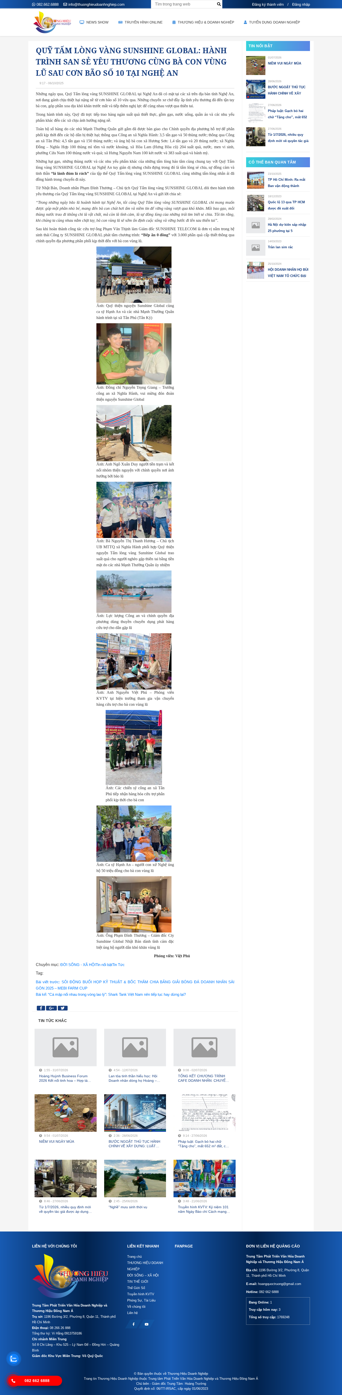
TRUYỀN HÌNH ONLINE (143, 22)
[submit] (219, 4)
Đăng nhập (301, 4)
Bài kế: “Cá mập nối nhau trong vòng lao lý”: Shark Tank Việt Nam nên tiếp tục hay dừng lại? (111, 994)
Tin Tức (118, 964)
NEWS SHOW (96, 22)
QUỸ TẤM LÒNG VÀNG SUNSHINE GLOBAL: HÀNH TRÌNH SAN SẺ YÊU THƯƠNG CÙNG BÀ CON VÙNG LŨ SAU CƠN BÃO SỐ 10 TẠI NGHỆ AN (131, 61)
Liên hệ (132, 1313)
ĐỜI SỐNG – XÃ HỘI (143, 1275)
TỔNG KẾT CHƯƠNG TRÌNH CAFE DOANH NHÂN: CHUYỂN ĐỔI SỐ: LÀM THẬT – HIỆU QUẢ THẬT (204, 1078)
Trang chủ (134, 1256)
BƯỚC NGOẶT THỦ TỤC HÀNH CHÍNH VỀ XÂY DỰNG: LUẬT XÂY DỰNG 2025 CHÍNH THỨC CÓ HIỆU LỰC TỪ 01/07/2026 (134, 1144)
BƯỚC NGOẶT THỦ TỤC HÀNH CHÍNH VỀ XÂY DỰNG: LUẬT (286, 90)
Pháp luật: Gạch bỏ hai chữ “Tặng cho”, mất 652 (287, 114)
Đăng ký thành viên (268, 4)
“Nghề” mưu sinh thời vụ (128, 1207)
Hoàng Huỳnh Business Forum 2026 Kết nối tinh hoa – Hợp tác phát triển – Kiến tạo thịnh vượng (65, 1078)
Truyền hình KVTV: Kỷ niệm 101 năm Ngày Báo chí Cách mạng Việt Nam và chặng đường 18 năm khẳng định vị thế (203, 1209)
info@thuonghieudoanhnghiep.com (96, 4)
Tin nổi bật (104, 964)
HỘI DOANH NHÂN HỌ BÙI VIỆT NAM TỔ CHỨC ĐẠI (288, 273)
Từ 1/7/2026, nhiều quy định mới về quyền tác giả (288, 138)
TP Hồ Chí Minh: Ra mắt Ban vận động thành (286, 183)
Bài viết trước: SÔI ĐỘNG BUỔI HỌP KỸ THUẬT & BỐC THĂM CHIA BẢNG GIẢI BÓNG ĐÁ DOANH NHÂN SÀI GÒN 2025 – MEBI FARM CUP (135, 985)
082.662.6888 (48, 4)
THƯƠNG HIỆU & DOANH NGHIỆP (205, 22)
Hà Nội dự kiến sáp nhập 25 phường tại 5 (287, 228)
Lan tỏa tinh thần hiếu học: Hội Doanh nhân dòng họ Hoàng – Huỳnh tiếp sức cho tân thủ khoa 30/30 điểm (134, 1078)
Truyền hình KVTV (140, 1294)
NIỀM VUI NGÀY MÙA (56, 1142)
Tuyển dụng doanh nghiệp (274, 22)
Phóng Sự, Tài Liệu (141, 1300)
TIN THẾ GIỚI (137, 1282)
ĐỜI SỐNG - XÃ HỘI (78, 964)
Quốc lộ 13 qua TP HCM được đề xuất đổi (286, 205)
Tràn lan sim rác (280, 247)
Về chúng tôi (136, 1306)
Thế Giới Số (136, 1288)
